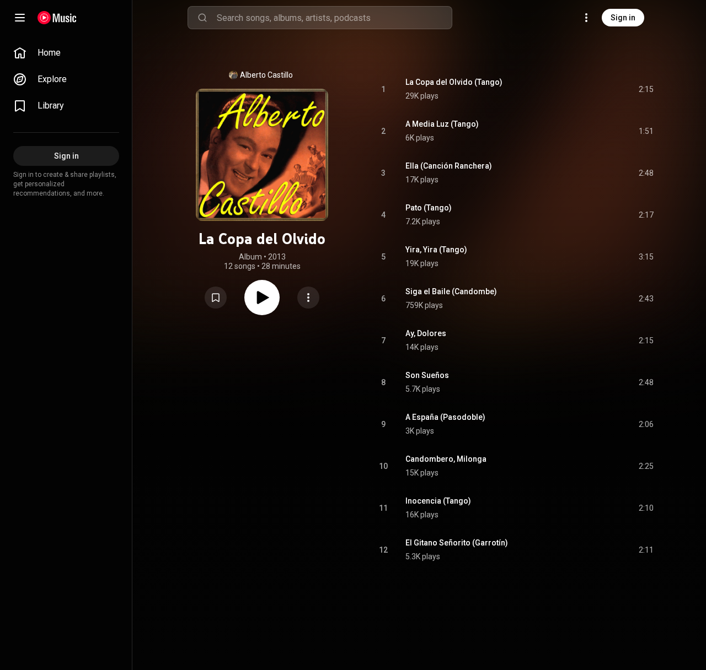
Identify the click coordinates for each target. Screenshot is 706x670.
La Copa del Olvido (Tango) (453, 82)
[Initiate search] (202, 17)
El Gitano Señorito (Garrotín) (456, 542)
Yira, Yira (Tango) (436, 249)
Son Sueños (427, 375)
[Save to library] (215, 297)
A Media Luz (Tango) (442, 124)
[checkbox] (645, 89)
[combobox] (334, 18)
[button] (216, 298)
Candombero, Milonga (445, 459)
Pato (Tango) (428, 207)
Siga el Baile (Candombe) (451, 291)
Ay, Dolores (425, 333)
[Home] (57, 17)
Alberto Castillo (266, 75)
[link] (66, 53)
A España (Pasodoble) (445, 417)
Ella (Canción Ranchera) (448, 165)
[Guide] (19, 17)
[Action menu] (308, 298)
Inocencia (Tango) (438, 500)
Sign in (623, 17)
